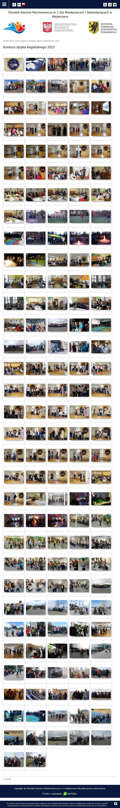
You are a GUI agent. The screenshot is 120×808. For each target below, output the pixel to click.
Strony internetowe (70, 793)
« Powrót (7, 779)
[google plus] (19, 4)
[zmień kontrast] (114, 4)
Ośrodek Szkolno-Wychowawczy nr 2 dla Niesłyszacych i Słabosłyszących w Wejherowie (60, 14)
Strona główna (21, 41)
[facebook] (14, 4)
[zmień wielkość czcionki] (110, 4)
